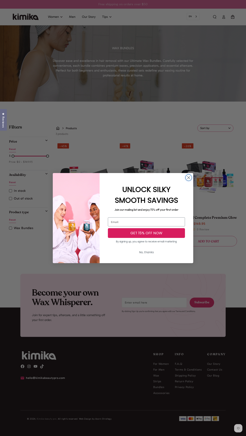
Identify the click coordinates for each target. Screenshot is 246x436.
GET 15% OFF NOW (146, 233)
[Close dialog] (188, 177)
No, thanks (146, 252)
